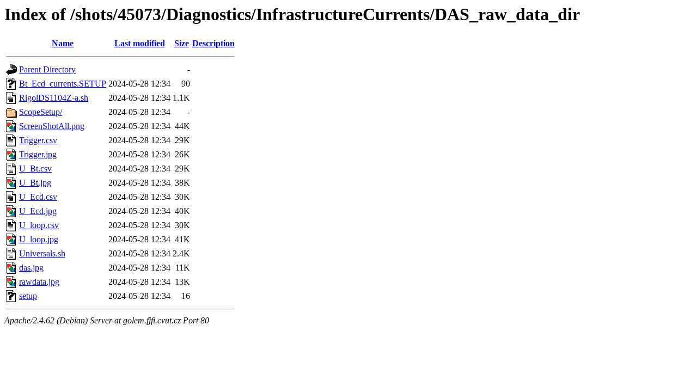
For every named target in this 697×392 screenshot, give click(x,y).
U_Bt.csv (35, 168)
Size (181, 43)
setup (28, 296)
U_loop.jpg (38, 239)
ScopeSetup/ (40, 112)
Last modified (139, 43)
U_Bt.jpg (35, 182)
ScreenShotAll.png (51, 126)
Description (213, 43)
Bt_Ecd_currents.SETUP (62, 83)
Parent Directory (47, 69)
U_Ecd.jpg (38, 211)
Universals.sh (42, 253)
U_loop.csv (39, 225)
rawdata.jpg (39, 281)
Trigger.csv (38, 140)
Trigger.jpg (38, 154)
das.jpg (31, 267)
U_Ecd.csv (38, 196)
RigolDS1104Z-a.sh (53, 97)
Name (63, 43)
